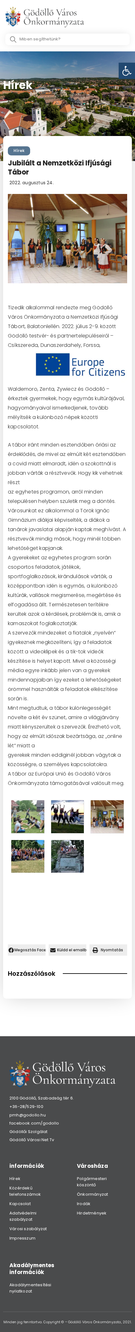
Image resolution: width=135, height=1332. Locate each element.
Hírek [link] (19, 151)
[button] (27, 950)
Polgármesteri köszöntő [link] (92, 1182)
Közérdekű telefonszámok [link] (25, 1191)
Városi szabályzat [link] (28, 1229)
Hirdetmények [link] (91, 1213)
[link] (127, 71)
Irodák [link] (83, 1204)
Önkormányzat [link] (92, 1194)
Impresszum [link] (22, 1238)
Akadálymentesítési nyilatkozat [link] (30, 1288)
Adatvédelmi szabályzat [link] (22, 1216)
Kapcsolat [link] (20, 1204)
